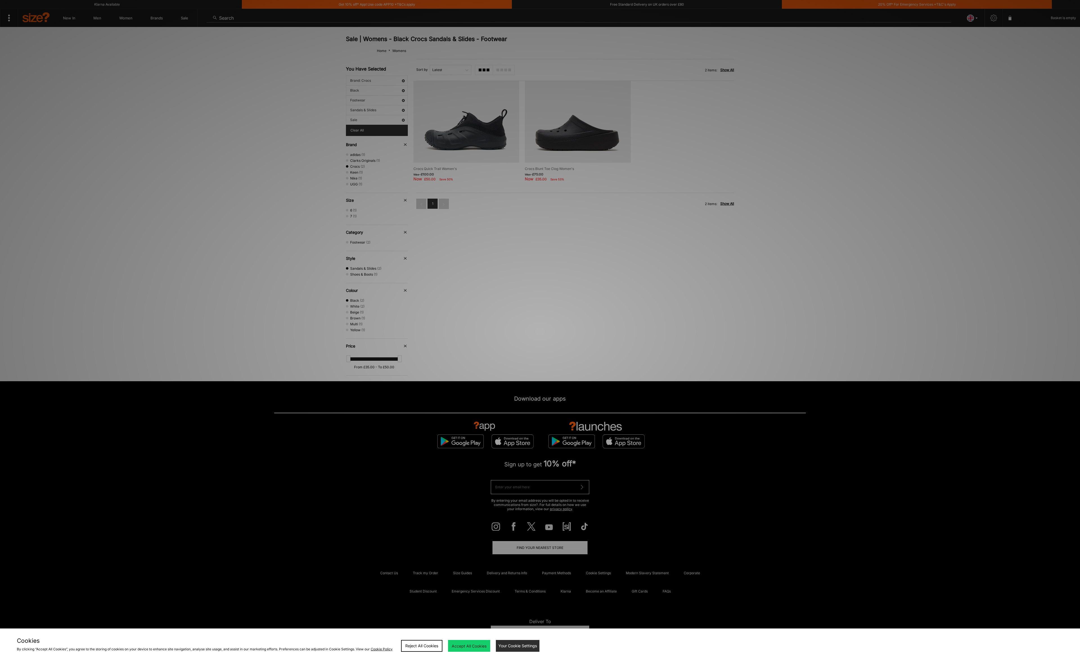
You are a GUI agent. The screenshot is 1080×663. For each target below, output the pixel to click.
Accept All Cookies (469, 646)
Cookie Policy (382, 649)
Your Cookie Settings (517, 645)
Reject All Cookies (421, 645)
